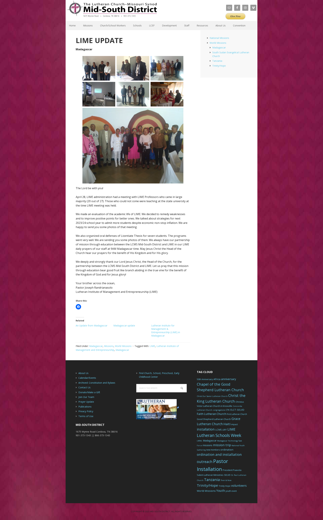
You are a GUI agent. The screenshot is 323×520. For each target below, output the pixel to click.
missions (207, 445)
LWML (199, 441)
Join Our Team (86, 397)
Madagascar (96, 346)
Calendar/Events (87, 377)
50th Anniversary (205, 379)
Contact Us (84, 387)
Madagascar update (124, 325)
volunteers (239, 486)
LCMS (218, 429)
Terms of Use (85, 416)
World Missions (123, 346)
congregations (219, 410)
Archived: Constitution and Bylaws (96, 382)
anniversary (228, 379)
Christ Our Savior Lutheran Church (212, 396)
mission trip (222, 445)
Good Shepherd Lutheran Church (214, 419)
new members (213, 449)
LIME (152, 346)
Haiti (226, 424)
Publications (85, 406)
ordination (227, 449)
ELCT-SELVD (237, 409)
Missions (109, 346)
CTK (228, 409)
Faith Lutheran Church (211, 414)
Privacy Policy (85, 411)
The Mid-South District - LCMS (112, 10)
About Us (83, 373)
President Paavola (232, 470)
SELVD (227, 474)
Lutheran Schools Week (219, 435)
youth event (231, 491)
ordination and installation (219, 454)
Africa (216, 379)
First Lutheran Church (237, 414)
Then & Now (226, 480)
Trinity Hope (224, 486)
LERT (224, 429)
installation (206, 429)
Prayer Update (86, 401)
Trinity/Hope (219, 65)
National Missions (219, 38)
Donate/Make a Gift (89, 392)
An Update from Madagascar (91, 325)
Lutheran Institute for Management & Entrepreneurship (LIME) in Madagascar (165, 330)
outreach (204, 461)
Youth (220, 491)
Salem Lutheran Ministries (210, 474)
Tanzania (217, 60)
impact (234, 424)
